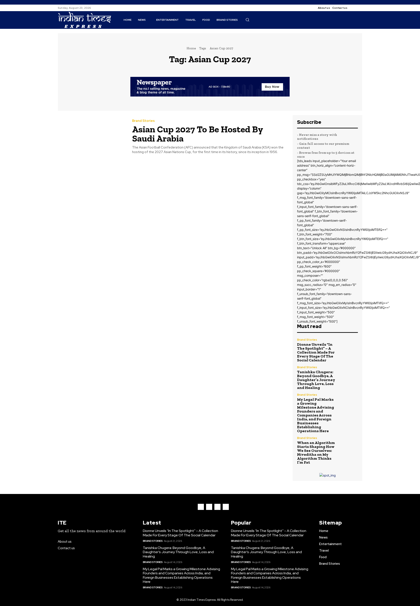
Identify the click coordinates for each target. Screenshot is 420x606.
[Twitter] (217, 507)
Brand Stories (143, 121)
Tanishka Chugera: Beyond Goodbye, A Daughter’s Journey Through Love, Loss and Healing (316, 379)
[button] (247, 20)
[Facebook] (354, 7)
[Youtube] (226, 507)
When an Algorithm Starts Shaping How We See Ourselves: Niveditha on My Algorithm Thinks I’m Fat (316, 452)
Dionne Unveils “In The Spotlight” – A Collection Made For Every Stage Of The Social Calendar (316, 352)
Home (191, 48)
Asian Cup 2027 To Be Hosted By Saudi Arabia (197, 134)
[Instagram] (359, 7)
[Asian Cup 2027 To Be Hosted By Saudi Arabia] (92, 137)
